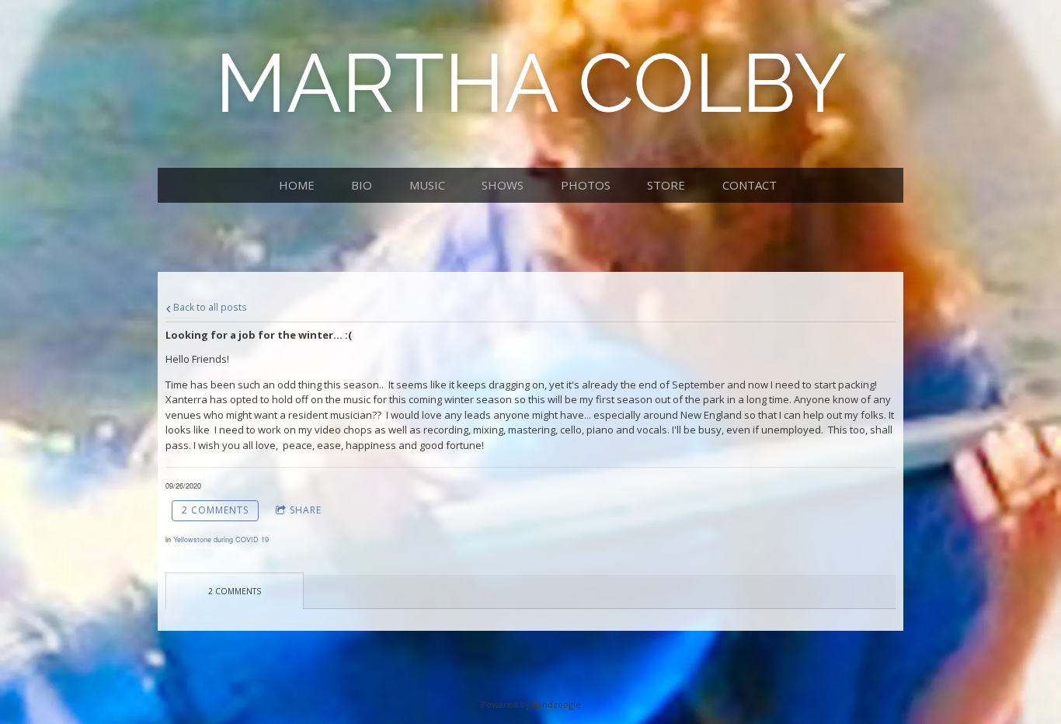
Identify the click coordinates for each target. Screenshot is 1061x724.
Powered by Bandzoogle (531, 704)
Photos (586, 185)
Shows (503, 185)
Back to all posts (209, 307)
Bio (361, 185)
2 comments (215, 510)
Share (306, 510)
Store (666, 185)
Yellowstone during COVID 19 (221, 539)
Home (297, 185)
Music (427, 185)
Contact (749, 185)
